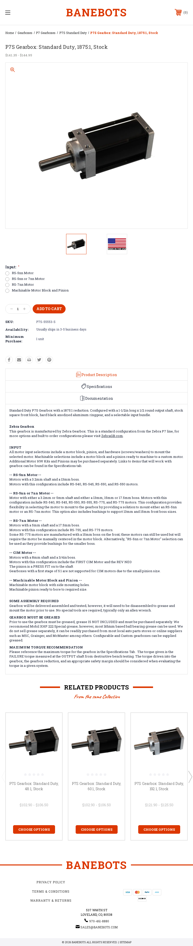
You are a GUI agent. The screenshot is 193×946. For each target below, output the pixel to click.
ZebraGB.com (112, 435)
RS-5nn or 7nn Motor (28, 278)
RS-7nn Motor (23, 284)
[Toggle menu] (23, 12)
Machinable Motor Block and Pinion (40, 290)
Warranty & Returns (51, 900)
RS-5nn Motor (23, 273)
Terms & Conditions (51, 891)
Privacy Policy (50, 882)
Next (189, 776)
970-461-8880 (99, 921)
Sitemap (125, 942)
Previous (3, 776)
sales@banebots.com (99, 927)
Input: (12, 267)
